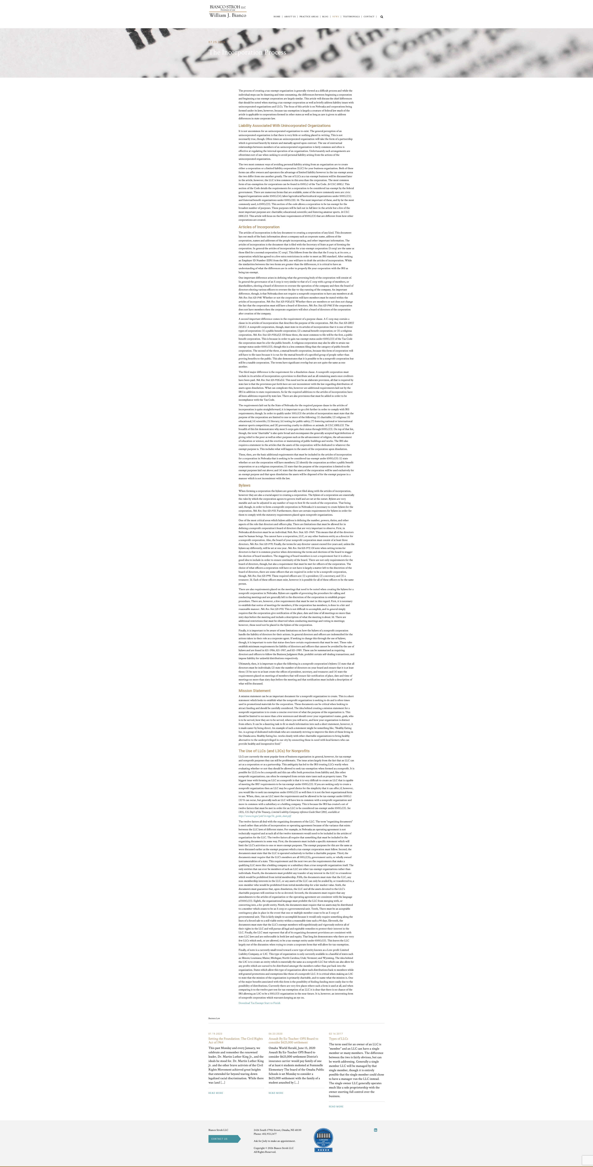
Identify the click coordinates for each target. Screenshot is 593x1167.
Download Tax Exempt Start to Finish (259, 1003)
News (335, 16)
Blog (325, 16)
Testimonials (351, 16)
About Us (290, 16)
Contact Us (219, 1139)
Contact (369, 16)
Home (277, 16)
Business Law (214, 1018)
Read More (215, 1093)
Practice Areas (309, 16)
